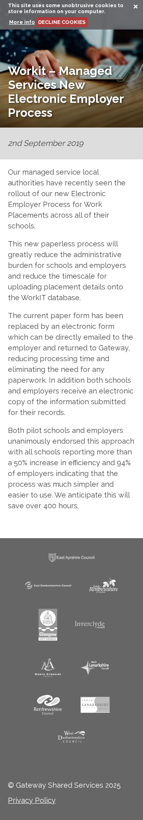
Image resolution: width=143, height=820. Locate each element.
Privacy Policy (32, 800)
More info (22, 22)
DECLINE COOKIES (61, 22)
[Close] (132, 8)
